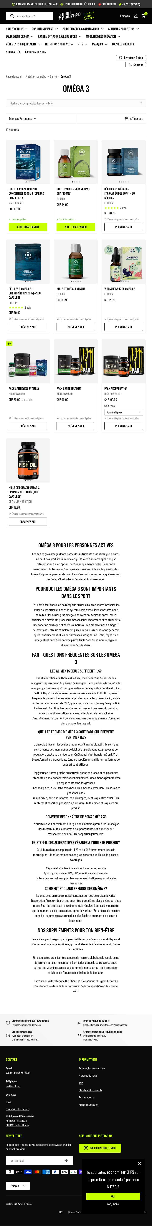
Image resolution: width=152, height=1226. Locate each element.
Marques (97, 44)
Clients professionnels (90, 1090)
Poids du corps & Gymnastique (80, 29)
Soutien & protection (121, 29)
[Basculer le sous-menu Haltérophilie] (26, 28)
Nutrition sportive (57, 44)
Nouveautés (13, 52)
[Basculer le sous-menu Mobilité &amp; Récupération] (119, 36)
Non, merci (113, 1203)
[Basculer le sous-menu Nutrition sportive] (72, 44)
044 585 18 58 (13, 1085)
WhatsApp (11, 1094)
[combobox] (29, 16)
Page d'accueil (14, 76)
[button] (125, 15)
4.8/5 (131, 4)
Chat (8, 1102)
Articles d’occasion (88, 1104)
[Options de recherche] (142, 103)
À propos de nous (35, 52)
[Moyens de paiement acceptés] (76, 1173)
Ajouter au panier (28, 227)
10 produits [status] (12, 130)
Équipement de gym (17, 36)
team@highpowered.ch (18, 1072)
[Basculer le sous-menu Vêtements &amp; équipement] (39, 44)
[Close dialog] (139, 1163)
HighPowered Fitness (22, 1203)
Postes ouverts (87, 1097)
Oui (113, 1196)
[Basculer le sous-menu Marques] (106, 44)
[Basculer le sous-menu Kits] (86, 44)
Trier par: (20, 118)
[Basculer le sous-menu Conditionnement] (56, 28)
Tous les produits (123, 44)
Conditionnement (43, 29)
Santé (53, 76)
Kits (80, 44)
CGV (60, 1212)
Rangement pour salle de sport (57, 36)
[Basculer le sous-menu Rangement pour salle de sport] (80, 36)
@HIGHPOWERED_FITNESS (103, 1148)
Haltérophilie (14, 29)
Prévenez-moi (123, 227)
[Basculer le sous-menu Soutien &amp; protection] (137, 28)
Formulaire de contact (17, 1109)
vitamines (52, 967)
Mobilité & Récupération (101, 36)
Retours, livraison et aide (92, 1068)
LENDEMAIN (52, 4)
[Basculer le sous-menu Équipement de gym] (32, 36)
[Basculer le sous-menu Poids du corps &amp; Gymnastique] (102, 28)
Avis (81, 1082)
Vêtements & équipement (21, 44)
